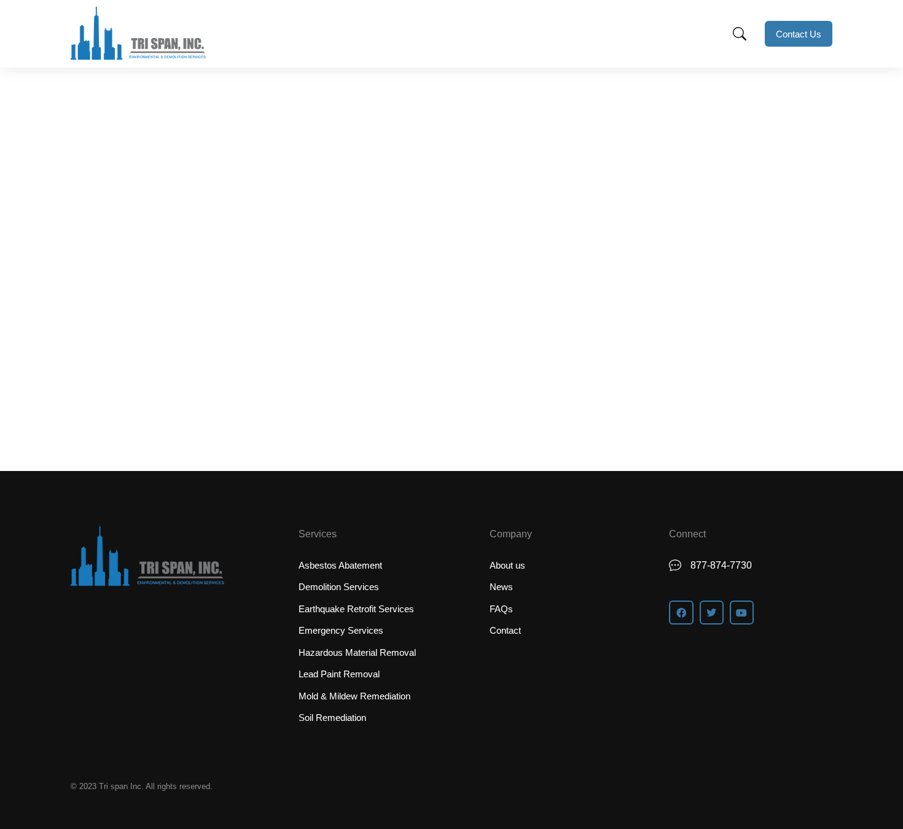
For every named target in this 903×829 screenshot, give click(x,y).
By (161, 292)
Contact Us (798, 34)
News (111, 292)
